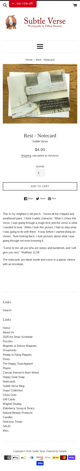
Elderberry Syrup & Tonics (19, 408)
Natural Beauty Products (18, 412)
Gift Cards (9, 399)
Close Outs (10, 394)
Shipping (26, 155)
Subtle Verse (38, 451)
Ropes (7, 368)
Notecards (9, 381)
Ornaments (10, 350)
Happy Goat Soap (14, 377)
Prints (6, 359)
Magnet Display (12, 403)
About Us (8, 332)
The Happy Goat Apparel (18, 363)
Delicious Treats (12, 421)
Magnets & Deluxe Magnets (20, 345)
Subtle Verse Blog (13, 385)
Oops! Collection (13, 390)
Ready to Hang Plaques (17, 354)
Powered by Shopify (56, 451)
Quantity (40, 166)
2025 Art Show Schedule (18, 336)
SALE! (7, 426)
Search (7, 310)
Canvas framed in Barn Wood (21, 372)
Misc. (6, 430)
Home (6, 327)
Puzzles (8, 341)
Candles (8, 417)
